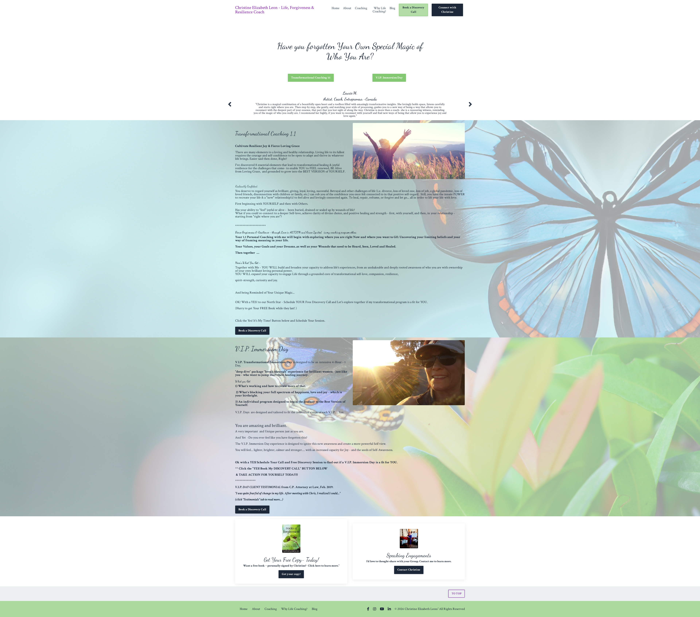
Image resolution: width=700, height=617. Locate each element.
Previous (230, 104)
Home (335, 8)
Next (470, 104)
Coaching (361, 8)
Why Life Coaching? (379, 10)
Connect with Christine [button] (447, 10)
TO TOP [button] (457, 594)
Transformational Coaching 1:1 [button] (310, 78)
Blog (392, 8)
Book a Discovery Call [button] (413, 10)
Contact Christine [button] (408, 570)
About (347, 8)
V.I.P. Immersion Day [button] (389, 78)
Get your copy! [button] (291, 574)
